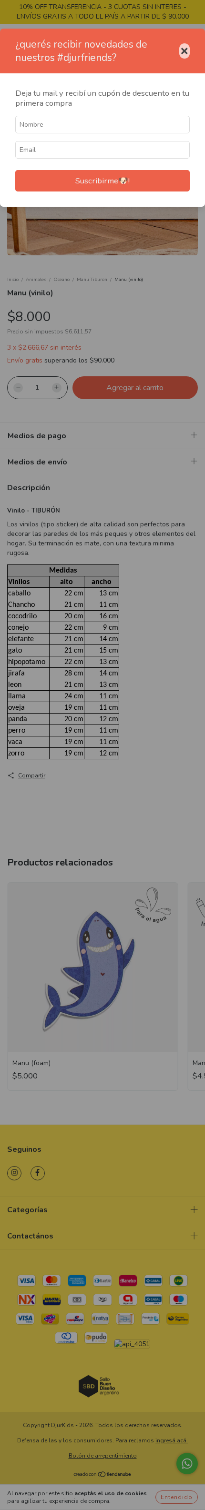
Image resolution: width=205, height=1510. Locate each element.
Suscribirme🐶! (102, 180)
